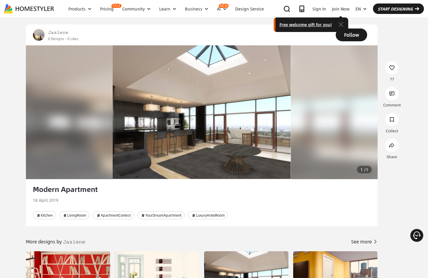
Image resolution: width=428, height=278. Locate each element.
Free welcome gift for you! (306, 24)
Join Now (341, 9)
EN (358, 9)
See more (362, 241)
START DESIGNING (395, 9)
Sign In (319, 9)
